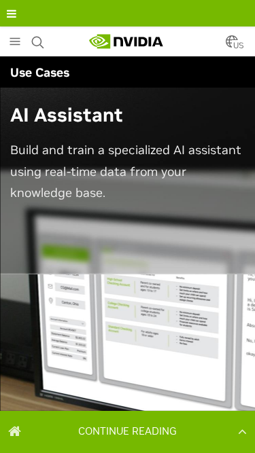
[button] (127, 431)
